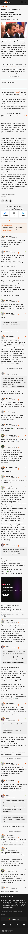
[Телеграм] (4, 924)
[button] (22, 2)
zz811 (7, 887)
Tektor (7, 411)
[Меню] (26, 2)
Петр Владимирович (11, 435)
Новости (4, 6)
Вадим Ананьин (10, 373)
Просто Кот (9, 236)
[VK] (17, 924)
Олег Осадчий (9, 446)
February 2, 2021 (21, 116)
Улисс (7, 544)
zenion (7, 848)
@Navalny (17, 92)
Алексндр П (9, 251)
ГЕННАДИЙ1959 (10, 313)
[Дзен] (24, 924)
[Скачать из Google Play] (14, 919)
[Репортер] (6, 2)
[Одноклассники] (11, 924)
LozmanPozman (10, 780)
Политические (13, 67)
